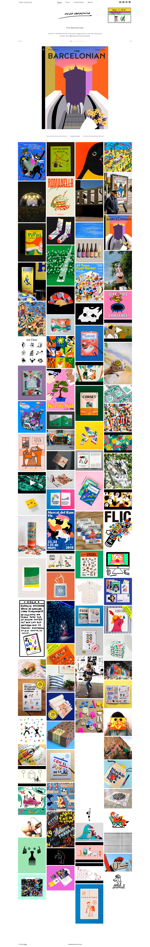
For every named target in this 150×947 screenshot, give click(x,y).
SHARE (20, 41)
